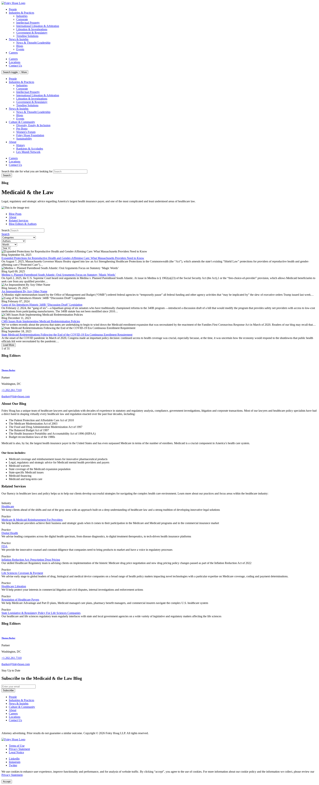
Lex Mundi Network (28, 151)
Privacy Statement (19, 749)
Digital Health (9, 533)
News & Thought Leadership (33, 42)
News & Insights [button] (18, 39)
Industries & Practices (21, 82)
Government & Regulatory (31, 32)
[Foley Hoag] (13, 739)
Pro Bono (22, 128)
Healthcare (7, 506)
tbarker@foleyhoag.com (15, 396)
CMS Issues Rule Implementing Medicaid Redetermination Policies (40, 321)
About (12, 142)
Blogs (19, 46)
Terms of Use (17, 745)
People (13, 9)
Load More (8, 345)
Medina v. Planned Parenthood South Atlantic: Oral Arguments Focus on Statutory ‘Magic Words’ (58, 274)
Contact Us (15, 65)
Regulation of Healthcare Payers (20, 599)
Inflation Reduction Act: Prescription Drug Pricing (30, 559)
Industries (22, 16)
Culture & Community (22, 122)
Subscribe (8, 690)
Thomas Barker (8, 370)
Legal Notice (16, 752)
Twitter (13, 765)
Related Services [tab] (18, 220)
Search (5, 230)
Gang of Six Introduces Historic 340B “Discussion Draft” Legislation (41, 304)
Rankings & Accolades (29, 148)
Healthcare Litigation (13, 586)
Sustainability (24, 138)
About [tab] (12, 217)
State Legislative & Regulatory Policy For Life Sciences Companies (40, 613)
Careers (13, 52)
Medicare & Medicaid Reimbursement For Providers (32, 519)
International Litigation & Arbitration (37, 26)
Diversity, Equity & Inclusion (33, 125)
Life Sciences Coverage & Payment (22, 573)
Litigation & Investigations (31, 29)
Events (20, 49)
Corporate (22, 19)
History (20, 145)
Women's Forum (25, 132)
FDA (4, 546)
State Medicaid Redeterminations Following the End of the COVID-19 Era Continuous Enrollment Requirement (66, 334)
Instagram (14, 762)
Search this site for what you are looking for (26, 171)
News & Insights (18, 108)
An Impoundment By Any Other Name (24, 291)
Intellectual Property (28, 22)
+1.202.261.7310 (11, 390)
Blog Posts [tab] (15, 213)
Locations (14, 62)
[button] (10, 72)
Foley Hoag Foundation (30, 135)
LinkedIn (14, 758)
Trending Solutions (27, 36)
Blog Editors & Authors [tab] (23, 223)
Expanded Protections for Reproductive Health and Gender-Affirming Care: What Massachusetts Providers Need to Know (72, 258)
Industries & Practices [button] (21, 12)
